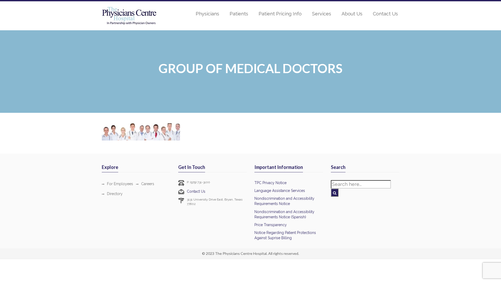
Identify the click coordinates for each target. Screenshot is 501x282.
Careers (147, 184)
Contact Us (385, 13)
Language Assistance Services (279, 191)
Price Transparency (270, 225)
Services (321, 13)
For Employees (120, 184)
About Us (352, 13)
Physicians (207, 13)
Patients (239, 13)
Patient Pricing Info (280, 13)
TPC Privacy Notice (270, 183)
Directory (115, 194)
